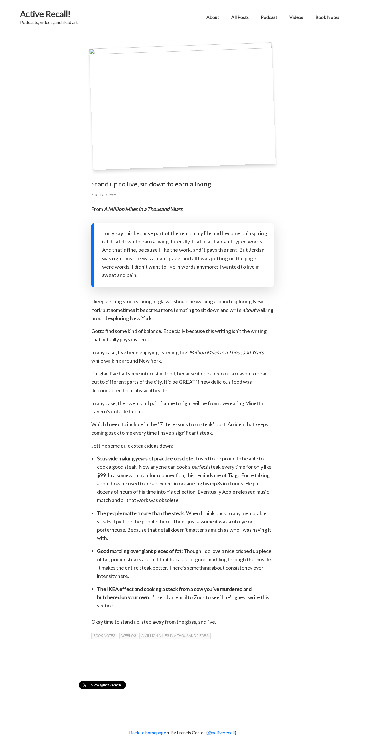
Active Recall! (45, 14)
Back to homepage (147, 732)
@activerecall (221, 732)
